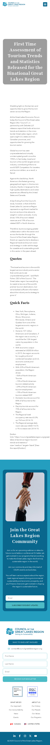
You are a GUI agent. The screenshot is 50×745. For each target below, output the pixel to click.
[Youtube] (35, 736)
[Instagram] (25, 736)
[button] (45, 4)
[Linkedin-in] (14, 736)
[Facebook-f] (19, 736)
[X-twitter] (30, 736)
